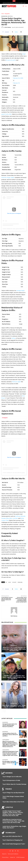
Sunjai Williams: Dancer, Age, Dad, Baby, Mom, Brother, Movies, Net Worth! (7, 599)
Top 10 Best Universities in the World (13, 802)
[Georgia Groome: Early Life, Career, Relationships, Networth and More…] (23, 724)
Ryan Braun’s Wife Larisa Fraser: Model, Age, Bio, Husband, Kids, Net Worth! (14, 706)
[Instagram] (12, 851)
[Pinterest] (15, 851)
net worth (14, 582)
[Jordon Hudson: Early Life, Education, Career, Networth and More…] (23, 734)
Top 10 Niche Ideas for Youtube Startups (14, 784)
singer (24, 54)
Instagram (5, 417)
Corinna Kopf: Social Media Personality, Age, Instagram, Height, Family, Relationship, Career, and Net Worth (21, 599)
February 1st (16, 83)
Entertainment (6, 739)
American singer (5, 177)
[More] (21, 32)
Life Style (10, 16)
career (9, 582)
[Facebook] (10, 851)
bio (6, 582)
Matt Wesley (8, 27)
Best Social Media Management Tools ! (14, 844)
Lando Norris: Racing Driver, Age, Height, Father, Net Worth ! (14, 827)
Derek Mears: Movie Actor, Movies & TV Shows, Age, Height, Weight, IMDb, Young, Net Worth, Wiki (14, 649)
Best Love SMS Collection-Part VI (12, 836)
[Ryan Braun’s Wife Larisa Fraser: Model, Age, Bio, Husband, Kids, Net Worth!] (14, 695)
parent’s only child (6, 114)
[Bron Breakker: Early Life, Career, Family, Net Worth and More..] (23, 762)
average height (20, 290)
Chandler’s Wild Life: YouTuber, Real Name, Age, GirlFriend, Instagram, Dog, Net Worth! (14, 677)
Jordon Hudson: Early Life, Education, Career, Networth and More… (10, 735)
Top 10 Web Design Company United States (13, 797)
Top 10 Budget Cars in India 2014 (12, 777)
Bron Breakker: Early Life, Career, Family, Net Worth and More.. (10, 763)
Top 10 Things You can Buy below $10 (13, 793)
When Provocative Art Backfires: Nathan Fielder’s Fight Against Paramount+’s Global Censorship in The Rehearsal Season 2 (10, 744)
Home (2, 13)
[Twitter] (18, 851)
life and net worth (11, 60)
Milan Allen (9, 518)
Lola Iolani (15, 518)
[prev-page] (2, 711)
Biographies (7, 13)
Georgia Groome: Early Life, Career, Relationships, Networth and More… (10, 725)
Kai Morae (17, 516)
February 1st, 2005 (18, 78)
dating (13, 338)
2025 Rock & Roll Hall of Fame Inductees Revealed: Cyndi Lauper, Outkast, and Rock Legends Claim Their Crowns (10, 753)
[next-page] (5, 711)
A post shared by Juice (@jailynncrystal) (14, 228)
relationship (20, 582)
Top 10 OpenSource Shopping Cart (13, 840)
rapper (12, 177)
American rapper (16, 381)
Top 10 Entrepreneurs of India (11, 780)
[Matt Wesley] (2, 27)
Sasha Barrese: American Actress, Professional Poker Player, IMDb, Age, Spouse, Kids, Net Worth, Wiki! (13, 821)
